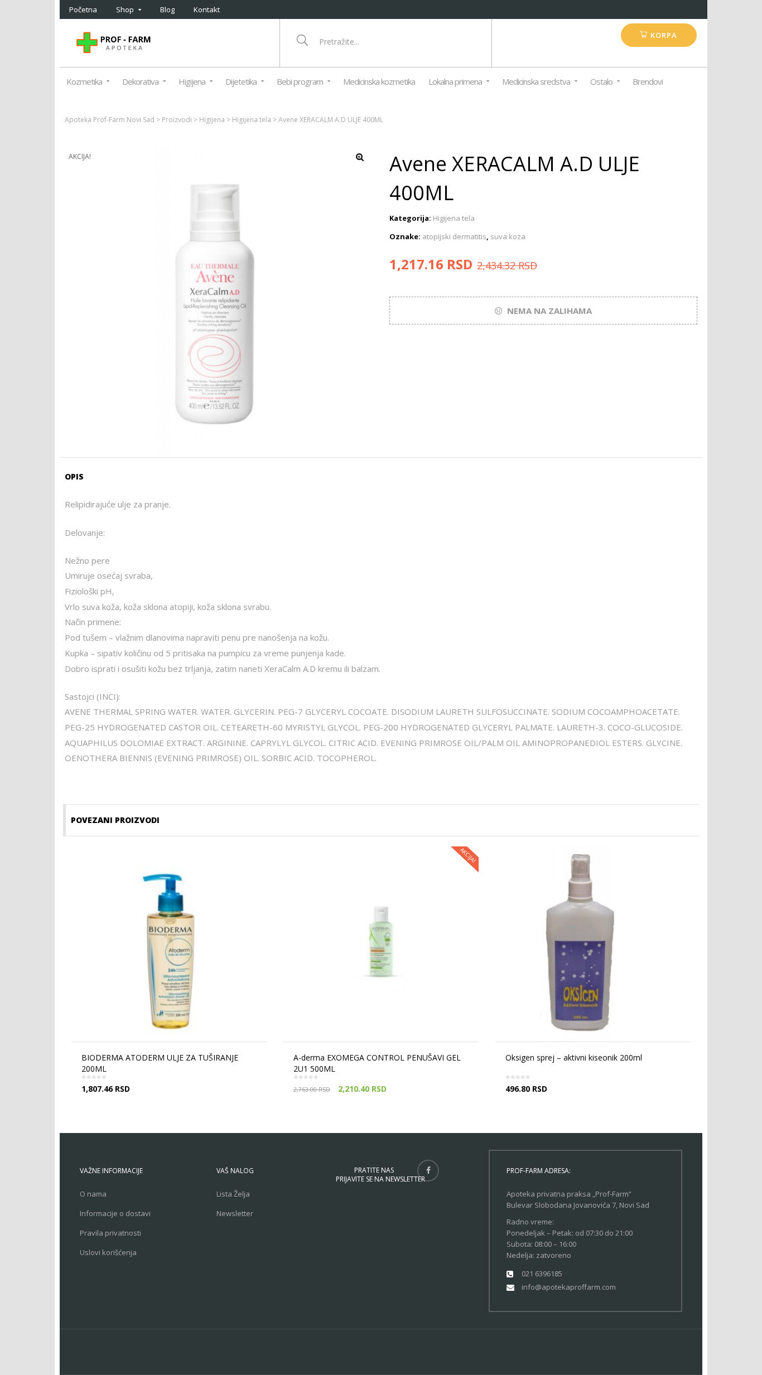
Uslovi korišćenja (108, 1252)
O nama (93, 1194)
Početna (83, 9)
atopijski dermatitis (454, 236)
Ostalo (601, 81)
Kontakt (207, 9)
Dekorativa (140, 81)
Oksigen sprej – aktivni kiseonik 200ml (573, 1057)
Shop (125, 9)
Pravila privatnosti (110, 1233)
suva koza (507, 236)
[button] (658, 35)
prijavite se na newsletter (380, 1179)
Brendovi (648, 81)
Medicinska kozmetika (379, 81)
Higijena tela (454, 218)
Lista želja (233, 1194)
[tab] (78, 477)
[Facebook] (428, 1171)
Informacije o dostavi (115, 1213)
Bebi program (300, 81)
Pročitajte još (172, 1098)
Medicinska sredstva (536, 81)
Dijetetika (241, 81)
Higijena (192, 81)
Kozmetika (84, 81)
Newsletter (234, 1213)
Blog (167, 9)
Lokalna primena (455, 81)
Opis (74, 476)
